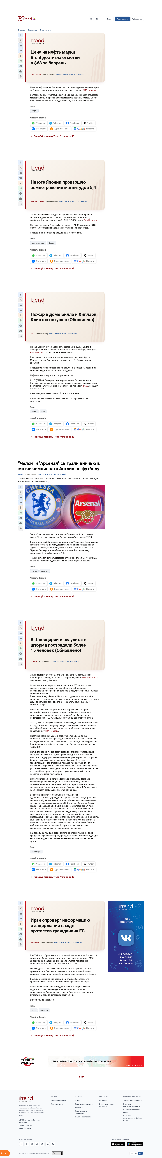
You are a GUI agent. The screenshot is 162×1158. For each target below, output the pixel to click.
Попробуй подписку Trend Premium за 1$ (53, 136)
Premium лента (57, 1104)
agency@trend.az (25, 1128)
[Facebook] (27, 1144)
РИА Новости (89, 90)
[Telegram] (42, 1144)
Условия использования (132, 1100)
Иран (34, 1010)
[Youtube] (37, 1144)
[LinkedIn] (47, 1144)
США (43, 411)
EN (132, 1153)
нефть (34, 111)
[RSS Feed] (53, 1144)
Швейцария (36, 852)
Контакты (79, 1107)
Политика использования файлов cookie (132, 1118)
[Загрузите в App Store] (118, 1144)
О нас (77, 1100)
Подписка (103, 1100)
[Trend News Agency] (26, 1099)
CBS (71, 352)
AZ (136, 1153)
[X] (32, 1144)
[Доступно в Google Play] (135, 1144)
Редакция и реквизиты (84, 1104)
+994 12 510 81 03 (25, 1125)
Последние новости (58, 1100)
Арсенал (44, 571)
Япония (52, 243)
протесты (44, 1010)
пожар (34, 411)
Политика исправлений (84, 1117)
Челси (34, 571)
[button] (20, 35)
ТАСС (85, 386)
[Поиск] (91, 19)
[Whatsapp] (21, 1144)
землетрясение (38, 243)
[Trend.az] (27, 19)
